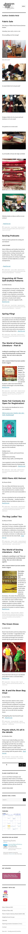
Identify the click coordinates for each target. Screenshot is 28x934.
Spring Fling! (8, 314)
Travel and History (11, 392)
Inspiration (4, 392)
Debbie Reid (7, 227)
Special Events (21, 227)
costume (8, 683)
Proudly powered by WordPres (14, 931)
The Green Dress (10, 624)
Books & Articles (21, 390)
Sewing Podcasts (10, 236)
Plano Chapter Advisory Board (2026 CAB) (13, 913)
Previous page (20, 766)
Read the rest (6, 223)
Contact (4, 927)
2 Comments (6, 337)
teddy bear (4, 724)
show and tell (22, 336)
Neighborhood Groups (8, 917)
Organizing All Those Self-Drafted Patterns (12, 279)
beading (8, 758)
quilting (6, 509)
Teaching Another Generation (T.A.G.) (12, 923)
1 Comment (17, 272)
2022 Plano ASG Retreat (14, 478)
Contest (20, 541)
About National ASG (7, 907)
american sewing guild (7, 228)
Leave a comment (6, 230)
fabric (14, 228)
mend (15, 722)
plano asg (18, 228)
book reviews (16, 615)
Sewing (22, 228)
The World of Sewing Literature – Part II (12, 551)
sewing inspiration (10, 272)
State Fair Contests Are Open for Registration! (13, 402)
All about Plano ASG (7, 910)
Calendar (4, 920)
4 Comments (11, 724)
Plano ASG (4, 931)
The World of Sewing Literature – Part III (12, 344)
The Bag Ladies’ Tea (12, 516)
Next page (24, 766)
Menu (23, 6)
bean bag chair (9, 722)
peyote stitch (13, 758)
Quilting (13, 614)
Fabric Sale (7, 21)
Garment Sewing (16, 271)
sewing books (9, 616)
